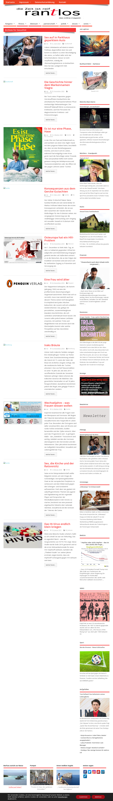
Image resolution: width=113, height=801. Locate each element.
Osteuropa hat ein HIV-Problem (59, 239)
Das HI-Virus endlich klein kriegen (57, 525)
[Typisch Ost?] (94, 170)
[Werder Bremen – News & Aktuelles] (94, 661)
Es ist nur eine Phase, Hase (58, 130)
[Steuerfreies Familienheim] (94, 223)
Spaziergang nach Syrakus (89, 434)
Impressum (24, 2)
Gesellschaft (68, 44)
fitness (21, 24)
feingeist (9, 24)
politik (63, 24)
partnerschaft (49, 24)
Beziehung (71, 349)
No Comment (48, 136)
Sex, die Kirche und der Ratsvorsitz (59, 464)
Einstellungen (62, 797)
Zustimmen (83, 797)
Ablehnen (98, 797)
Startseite (10, 2)
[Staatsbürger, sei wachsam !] (94, 118)
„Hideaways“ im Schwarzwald (90, 487)
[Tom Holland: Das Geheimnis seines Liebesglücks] (94, 707)
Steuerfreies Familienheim (89, 212)
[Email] (103, 772)
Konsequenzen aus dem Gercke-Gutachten (59, 190)
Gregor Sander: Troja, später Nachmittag (94, 317)
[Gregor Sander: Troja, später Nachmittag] (94, 329)
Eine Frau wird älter (56, 279)
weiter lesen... (51, 73)
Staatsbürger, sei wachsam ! (90, 107)
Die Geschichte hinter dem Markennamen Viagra (58, 85)
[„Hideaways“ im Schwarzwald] (94, 500)
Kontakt (62, 2)
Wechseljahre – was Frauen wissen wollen (58, 404)
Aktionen (71, 244)
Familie (69, 135)
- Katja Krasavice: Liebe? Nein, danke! (93, 735)
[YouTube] (98, 772)
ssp (47, 44)
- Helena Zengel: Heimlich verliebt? (92, 748)
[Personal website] (85, 776)
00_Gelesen (69, 530)
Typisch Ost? (84, 158)
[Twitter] (89, 772)
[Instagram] (94, 772)
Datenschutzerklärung (44, 2)
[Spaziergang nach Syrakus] (94, 445)
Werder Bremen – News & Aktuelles (92, 647)
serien (86, 24)
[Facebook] (85, 772)
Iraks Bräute (52, 345)
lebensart (34, 24)
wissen (75, 24)
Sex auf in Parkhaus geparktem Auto (57, 38)
